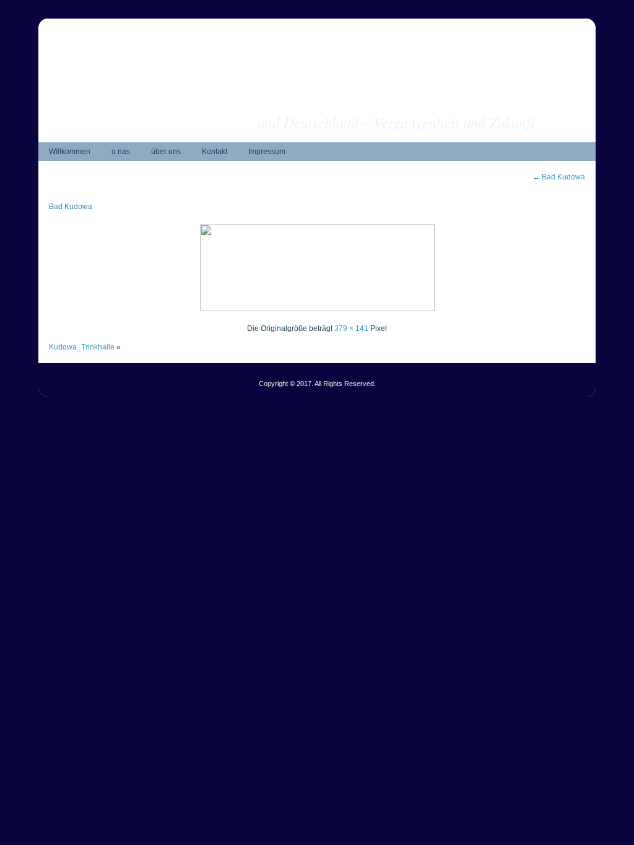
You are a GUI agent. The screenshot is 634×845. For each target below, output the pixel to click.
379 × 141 (351, 328)
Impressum (266, 151)
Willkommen (69, 151)
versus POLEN (486, 102)
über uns (166, 151)
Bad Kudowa (558, 177)
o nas (120, 151)
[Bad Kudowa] (317, 308)
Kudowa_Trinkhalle (82, 347)
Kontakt (214, 151)
